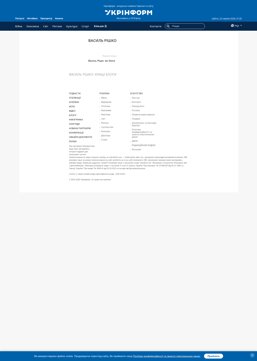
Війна (18, 26)
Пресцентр (46, 18)
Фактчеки (105, 114)
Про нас (136, 98)
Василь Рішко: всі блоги (101, 60)
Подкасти (75, 93)
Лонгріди (74, 124)
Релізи (73, 141)
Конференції (76, 133)
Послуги (19, 18)
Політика (105, 106)
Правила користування (143, 114)
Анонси (59, 18)
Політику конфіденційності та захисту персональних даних (166, 356)
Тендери (136, 119)
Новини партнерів (80, 128)
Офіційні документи (80, 137)
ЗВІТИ (135, 141)
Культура (71, 26)
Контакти (155, 26)
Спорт (85, 26)
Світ (45, 26)
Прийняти (214, 356)
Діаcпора (105, 135)
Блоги (72, 115)
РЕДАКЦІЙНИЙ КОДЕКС (144, 145)
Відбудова (106, 102)
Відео (72, 111)
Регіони (57, 26)
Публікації (75, 98)
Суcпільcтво (107, 127)
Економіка (33, 26)
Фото (72, 106)
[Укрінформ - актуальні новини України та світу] (128, 12)
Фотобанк (32, 18)
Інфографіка (76, 119)
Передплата (138, 106)
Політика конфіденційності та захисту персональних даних (143, 133)
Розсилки (136, 149)
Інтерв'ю (74, 102)
